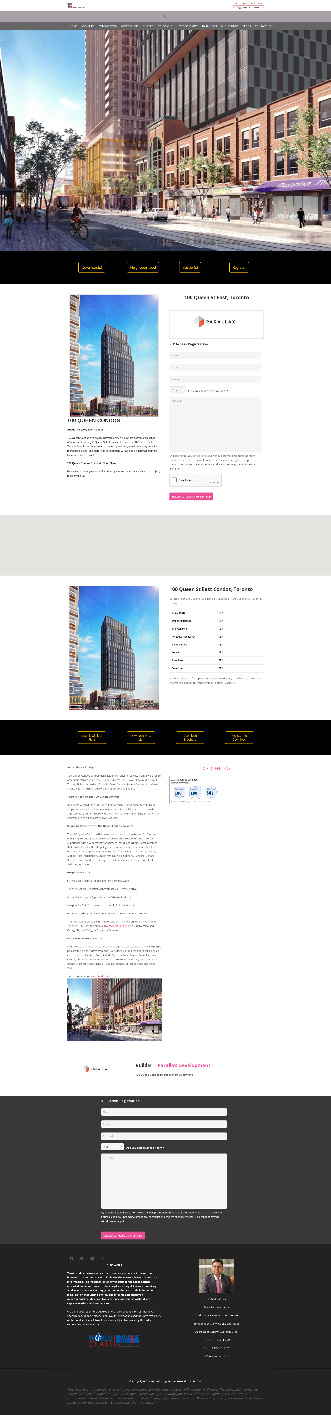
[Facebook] (71, 1258)
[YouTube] (92, 1258)
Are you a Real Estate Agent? (208, 391)
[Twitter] (82, 1258)
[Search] (165, 16)
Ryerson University (115, 925)
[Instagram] (102, 1258)
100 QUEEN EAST (216, 768)
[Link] (76, 5)
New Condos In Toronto (105, 976)
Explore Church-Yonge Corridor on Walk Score (190, 802)
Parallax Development (183, 1065)
